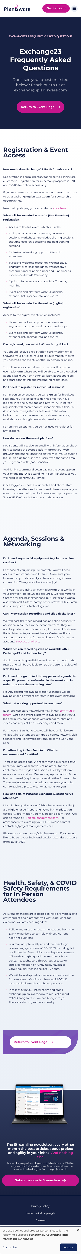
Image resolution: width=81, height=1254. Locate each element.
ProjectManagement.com (41, 818)
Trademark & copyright (40, 1213)
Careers (41, 1220)
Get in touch (56, 8)
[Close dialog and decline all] (78, 1229)
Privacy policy (40, 1206)
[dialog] (40, 1240)
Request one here (27, 641)
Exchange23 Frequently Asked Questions (41, 36)
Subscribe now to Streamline (37, 1180)
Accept (68, 1247)
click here (59, 208)
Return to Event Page (37, 107)
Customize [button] (10, 1247)
